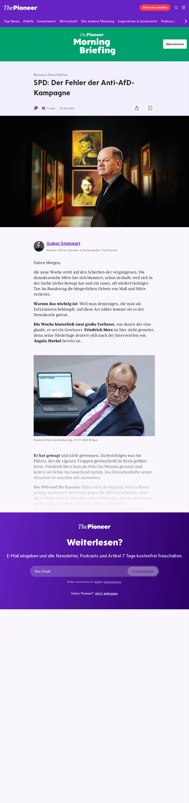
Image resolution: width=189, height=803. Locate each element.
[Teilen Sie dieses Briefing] (137, 108)
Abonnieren (175, 44)
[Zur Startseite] (20, 7)
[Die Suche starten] (176, 7)
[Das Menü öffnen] (183, 7)
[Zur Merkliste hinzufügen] (150, 108)
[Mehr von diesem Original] (94, 44)
